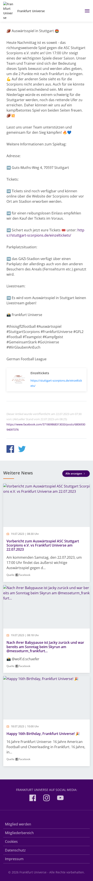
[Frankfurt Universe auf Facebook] (32, 798)
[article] (46, 533)
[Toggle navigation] (85, 11)
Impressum (14, 858)
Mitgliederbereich (19, 832)
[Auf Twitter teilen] (22, 449)
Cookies (11, 841)
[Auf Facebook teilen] (10, 449)
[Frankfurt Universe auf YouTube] (60, 798)
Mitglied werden (18, 824)
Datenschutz (15, 850)
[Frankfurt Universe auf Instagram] (46, 798)
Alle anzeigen (74, 473)
